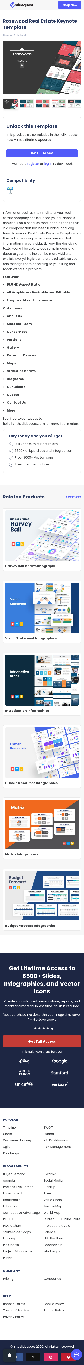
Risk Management (57, 1146)
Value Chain (53, 1200)
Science (50, 1232)
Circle (7, 1134)
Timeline (9, 1127)
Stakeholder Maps (17, 1232)
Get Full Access (42, 153)
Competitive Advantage (21, 1212)
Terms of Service (16, 1310)
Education (10, 1206)
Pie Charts (11, 1245)
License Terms (14, 1304)
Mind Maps (52, 1251)
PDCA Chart (12, 1225)
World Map (52, 1212)
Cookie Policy (54, 1304)
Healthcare (11, 1200)
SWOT (48, 1127)
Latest (21, 35)
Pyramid (50, 1174)
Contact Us (52, 1278)
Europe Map (53, 1206)
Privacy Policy (13, 1317)
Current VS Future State (62, 1219)
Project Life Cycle (57, 1225)
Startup (49, 1187)
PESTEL (8, 1219)
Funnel (49, 1134)
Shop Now (70, 5)
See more (73, 496)
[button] (77, 66)
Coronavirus (53, 1245)
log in (48, 164)
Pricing (8, 1278)
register (33, 164)
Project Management (19, 1251)
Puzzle (8, 1258)
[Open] (9, 1355)
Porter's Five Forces (18, 1187)
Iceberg (9, 1238)
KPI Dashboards (56, 1140)
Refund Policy (54, 1310)
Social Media (53, 1180)
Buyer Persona (14, 1174)
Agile (6, 1146)
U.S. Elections (53, 1238)
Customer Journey (17, 1140)
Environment (13, 1193)
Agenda (9, 1180)
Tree (47, 1193)
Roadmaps (11, 1153)
